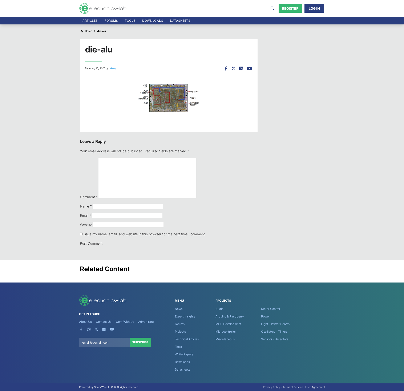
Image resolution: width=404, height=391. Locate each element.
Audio (219, 309)
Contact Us (103, 321)
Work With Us (125, 321)
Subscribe (140, 342)
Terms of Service (293, 387)
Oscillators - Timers (274, 331)
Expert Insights (185, 316)
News (179, 309)
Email (85, 215)
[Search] (272, 8)
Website (86, 225)
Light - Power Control (275, 324)
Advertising (146, 321)
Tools (130, 20)
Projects (180, 331)
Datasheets (180, 20)
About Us (85, 321)
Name (86, 206)
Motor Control (270, 309)
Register (290, 8)
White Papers (184, 354)
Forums (111, 20)
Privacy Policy (271, 387)
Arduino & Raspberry (229, 316)
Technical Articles (187, 339)
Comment (88, 197)
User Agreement (315, 387)
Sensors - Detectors (274, 339)
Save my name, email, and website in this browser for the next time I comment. (145, 234)
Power (265, 316)
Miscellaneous (225, 339)
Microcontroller (225, 331)
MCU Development (228, 324)
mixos (112, 68)
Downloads (182, 362)
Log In (314, 8)
